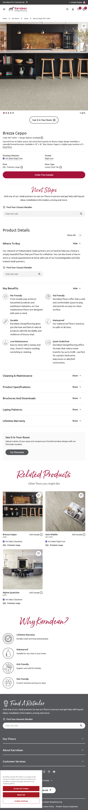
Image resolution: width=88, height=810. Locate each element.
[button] (4, 113)
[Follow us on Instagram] (44, 772)
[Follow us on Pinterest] (49, 772)
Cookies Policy (48, 807)
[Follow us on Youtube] (54, 772)
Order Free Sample (44, 175)
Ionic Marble (51, 534)
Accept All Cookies (21, 788)
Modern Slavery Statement (67, 807)
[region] (21, 789)
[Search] (81, 213)
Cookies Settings (21, 801)
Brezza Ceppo (10, 534)
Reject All (21, 795)
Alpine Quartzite (11, 592)
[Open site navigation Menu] (4, 9)
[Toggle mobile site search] (67, 9)
